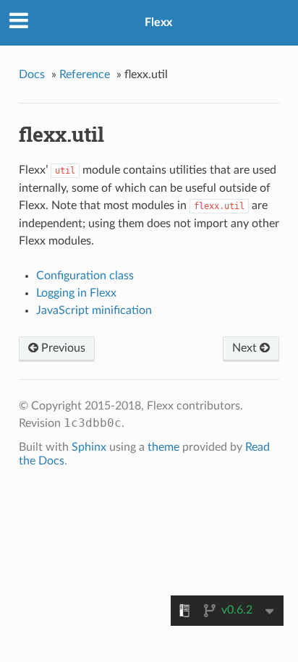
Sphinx (89, 447)
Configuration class (85, 275)
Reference (84, 74)
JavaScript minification (94, 310)
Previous (61, 348)
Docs (32, 74)
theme (163, 447)
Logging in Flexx (76, 293)
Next (246, 348)
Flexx (158, 22)
